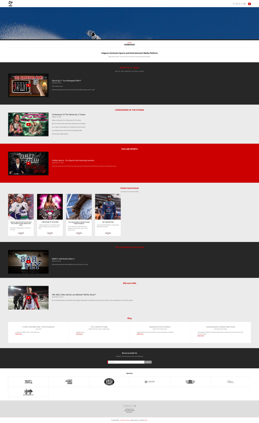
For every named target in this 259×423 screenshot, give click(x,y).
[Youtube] (244, 4)
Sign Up (148, 362)
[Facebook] (242, 4)
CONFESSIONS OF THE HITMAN (129, 110)
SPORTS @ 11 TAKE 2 (129, 67)
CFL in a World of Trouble (99, 327)
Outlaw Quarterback (129, 188)
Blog (129, 318)
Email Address (112, 362)
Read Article (18, 334)
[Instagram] (234, 4)
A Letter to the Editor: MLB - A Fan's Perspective (38, 327)
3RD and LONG (129, 283)
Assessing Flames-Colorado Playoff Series (220, 327)
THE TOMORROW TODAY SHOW (129, 247)
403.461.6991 (129, 412)
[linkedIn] (239, 4)
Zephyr (146, 420)
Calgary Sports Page (124, 420)
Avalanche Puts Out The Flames (160, 327)
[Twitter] (236, 4)
